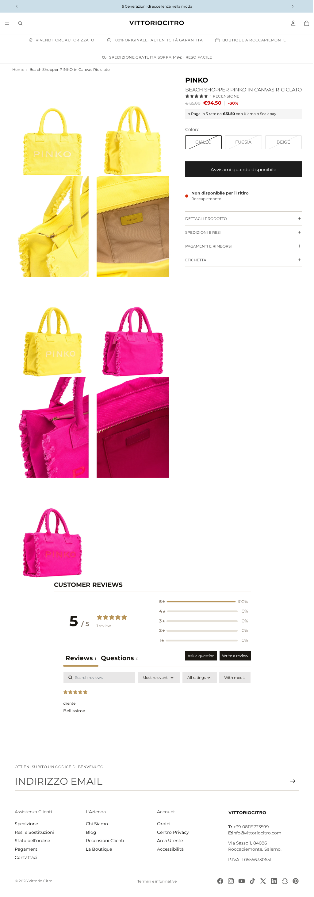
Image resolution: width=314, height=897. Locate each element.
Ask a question (199, 646)
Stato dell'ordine (32, 840)
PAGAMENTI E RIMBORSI (205, 246)
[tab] (118, 649)
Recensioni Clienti (104, 840)
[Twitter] (260, 881)
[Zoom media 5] (51, 322)
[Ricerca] (20, 23)
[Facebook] (217, 881)
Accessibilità (168, 849)
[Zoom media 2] (130, 125)
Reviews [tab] (79, 648)
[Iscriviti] (289, 781)
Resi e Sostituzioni (34, 832)
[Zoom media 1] (51, 125)
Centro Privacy (171, 832)
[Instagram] (228, 881)
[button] (202, 592)
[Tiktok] (249, 881)
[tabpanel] (156, 701)
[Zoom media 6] (130, 322)
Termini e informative (155, 881)
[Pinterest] (292, 881)
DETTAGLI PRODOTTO (203, 218)
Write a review (233, 646)
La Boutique (98, 849)
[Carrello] (303, 23)
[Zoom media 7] (51, 421)
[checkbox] (233, 667)
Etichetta (192, 260)
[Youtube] (238, 881)
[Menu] (7, 23)
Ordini (162, 823)
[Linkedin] (271, 881)
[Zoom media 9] (51, 519)
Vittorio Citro (40, 881)
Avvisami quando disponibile (240, 169)
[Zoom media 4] (130, 223)
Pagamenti (27, 849)
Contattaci (26, 857)
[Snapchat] (281, 881)
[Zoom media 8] (130, 421)
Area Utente (168, 840)
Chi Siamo (96, 823)
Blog (90, 832)
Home (18, 69)
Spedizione (26, 823)
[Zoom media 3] (51, 223)
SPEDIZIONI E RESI (200, 232)
